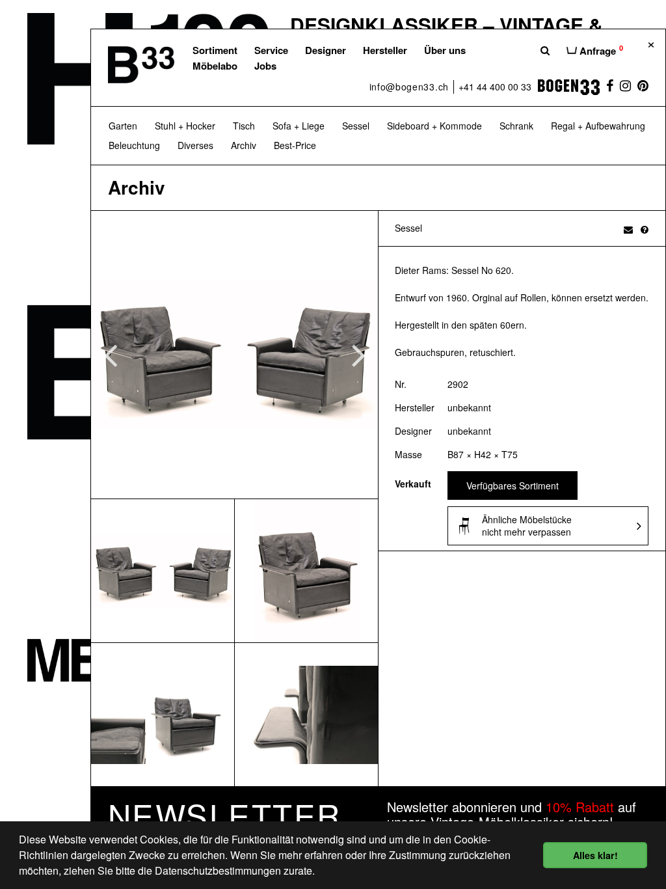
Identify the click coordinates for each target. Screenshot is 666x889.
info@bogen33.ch (409, 86)
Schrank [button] (516, 125)
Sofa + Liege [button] (299, 125)
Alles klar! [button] (595, 855)
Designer (325, 50)
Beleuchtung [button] (134, 145)
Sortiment (215, 50)
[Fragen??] (644, 229)
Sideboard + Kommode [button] (434, 125)
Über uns (445, 50)
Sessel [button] (355, 125)
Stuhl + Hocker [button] (185, 125)
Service (271, 50)
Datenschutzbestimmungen (218, 870)
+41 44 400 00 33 (495, 86)
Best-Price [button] (295, 145)
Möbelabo (215, 66)
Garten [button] (123, 125)
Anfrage (600, 50)
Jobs (265, 66)
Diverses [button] (195, 145)
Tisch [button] (244, 125)
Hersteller (385, 50)
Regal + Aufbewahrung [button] (598, 125)
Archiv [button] (243, 145)
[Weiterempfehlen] (628, 229)
